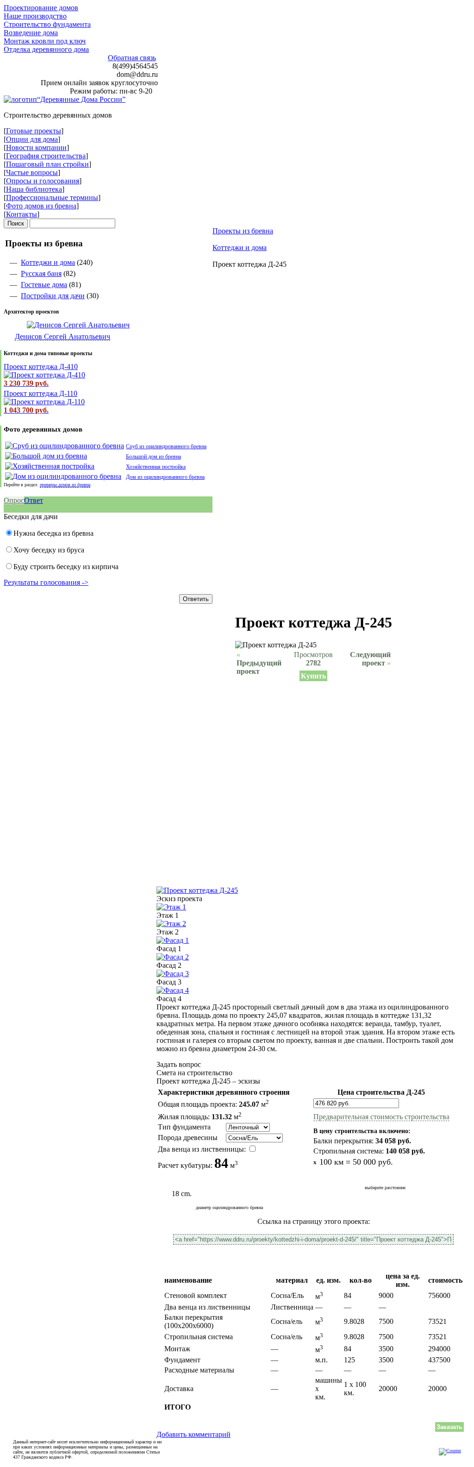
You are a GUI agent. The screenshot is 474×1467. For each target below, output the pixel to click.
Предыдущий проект (259, 663)
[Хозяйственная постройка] (49, 466)
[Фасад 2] (172, 957)
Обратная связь (132, 58)
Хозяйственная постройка (156, 467)
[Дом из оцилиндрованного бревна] (63, 476)
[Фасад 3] (172, 974)
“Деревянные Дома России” (81, 99)
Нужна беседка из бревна (53, 533)
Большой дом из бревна (153, 456)
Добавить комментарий (193, 1434)
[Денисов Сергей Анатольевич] (67, 325)
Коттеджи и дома (48, 262)
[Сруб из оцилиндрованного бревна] (64, 446)
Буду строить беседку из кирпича (65, 566)
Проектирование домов (41, 8)
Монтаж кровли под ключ (45, 41)
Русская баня (41, 273)
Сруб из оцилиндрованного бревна (166, 446)
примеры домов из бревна (65, 484)
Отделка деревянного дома (46, 49)
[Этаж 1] (171, 907)
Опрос (14, 500)
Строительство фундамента (47, 24)
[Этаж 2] (171, 924)
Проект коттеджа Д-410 (41, 366)
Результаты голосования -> (46, 582)
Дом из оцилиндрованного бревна (165, 477)
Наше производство (35, 16)
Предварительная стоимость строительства (381, 1117)
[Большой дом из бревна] (46, 456)
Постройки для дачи (53, 296)
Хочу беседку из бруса (48, 550)
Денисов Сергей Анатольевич (62, 336)
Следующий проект (370, 659)
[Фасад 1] (172, 940)
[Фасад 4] (172, 990)
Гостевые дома (44, 284)
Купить (313, 676)
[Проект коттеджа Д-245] (197, 890)
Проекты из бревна (242, 231)
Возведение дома (31, 33)
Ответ (33, 500)
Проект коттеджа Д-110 (40, 393)
